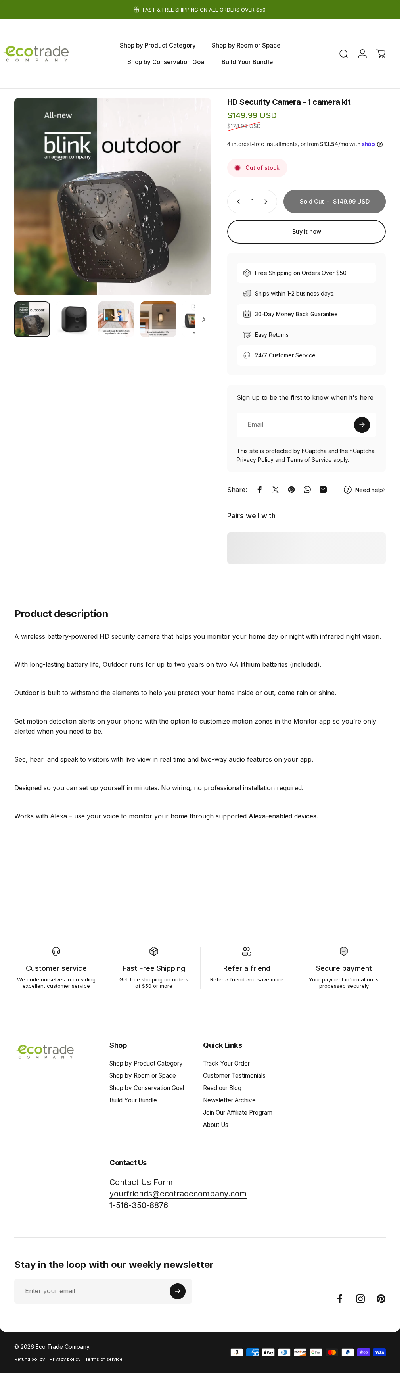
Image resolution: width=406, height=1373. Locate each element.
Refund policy (29, 1359)
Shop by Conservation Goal (146, 1088)
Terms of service (104, 1359)
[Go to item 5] (200, 319)
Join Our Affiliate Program (237, 1112)
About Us (215, 1125)
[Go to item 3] (116, 319)
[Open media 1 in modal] (112, 196)
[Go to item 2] (74, 319)
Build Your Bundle (133, 1100)
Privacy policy (65, 1359)
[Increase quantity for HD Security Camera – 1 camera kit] (268, 201)
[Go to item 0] (32, 319)
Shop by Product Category (146, 1063)
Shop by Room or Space (142, 1075)
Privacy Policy (255, 459)
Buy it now (306, 231)
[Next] (192, 209)
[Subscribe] (362, 425)
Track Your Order (226, 1063)
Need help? (370, 489)
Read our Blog (222, 1088)
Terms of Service (309, 459)
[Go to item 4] (158, 319)
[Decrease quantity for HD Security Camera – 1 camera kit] (237, 201)
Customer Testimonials (234, 1075)
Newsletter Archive (229, 1100)
